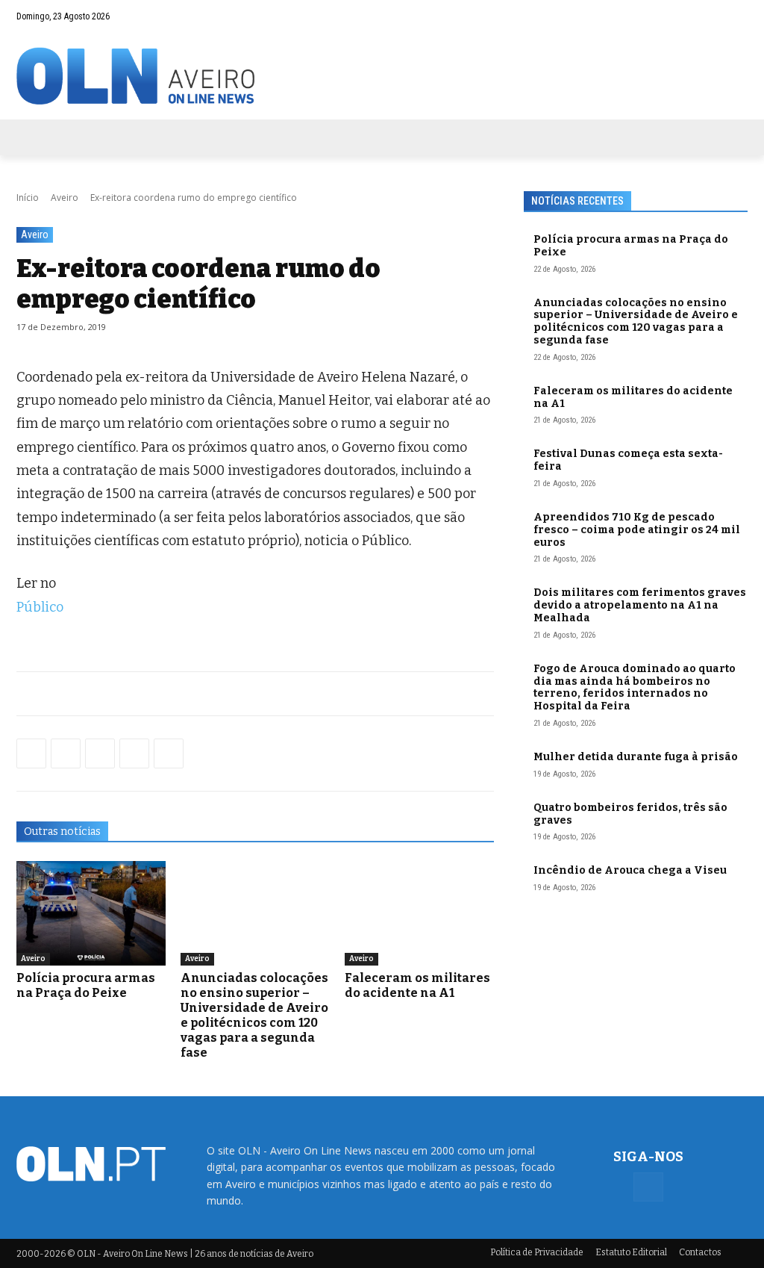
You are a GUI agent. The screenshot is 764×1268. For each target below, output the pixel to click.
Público (39, 607)
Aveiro (64, 197)
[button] (707, 16)
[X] (100, 753)
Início (27, 197)
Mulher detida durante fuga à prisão (635, 756)
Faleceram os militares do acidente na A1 (417, 985)
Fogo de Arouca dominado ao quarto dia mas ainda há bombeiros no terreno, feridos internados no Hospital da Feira (634, 687)
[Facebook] (736, 16)
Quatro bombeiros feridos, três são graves (630, 814)
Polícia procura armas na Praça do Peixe (85, 985)
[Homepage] (382, 76)
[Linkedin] (134, 753)
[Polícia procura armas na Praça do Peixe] (91, 913)
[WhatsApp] (66, 753)
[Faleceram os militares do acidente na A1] (419, 913)
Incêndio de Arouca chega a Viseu (630, 870)
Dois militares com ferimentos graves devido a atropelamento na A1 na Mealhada (639, 605)
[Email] (169, 753)
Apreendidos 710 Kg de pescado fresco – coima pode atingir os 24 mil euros (636, 530)
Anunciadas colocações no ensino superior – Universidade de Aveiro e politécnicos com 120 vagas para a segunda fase (254, 1015)
